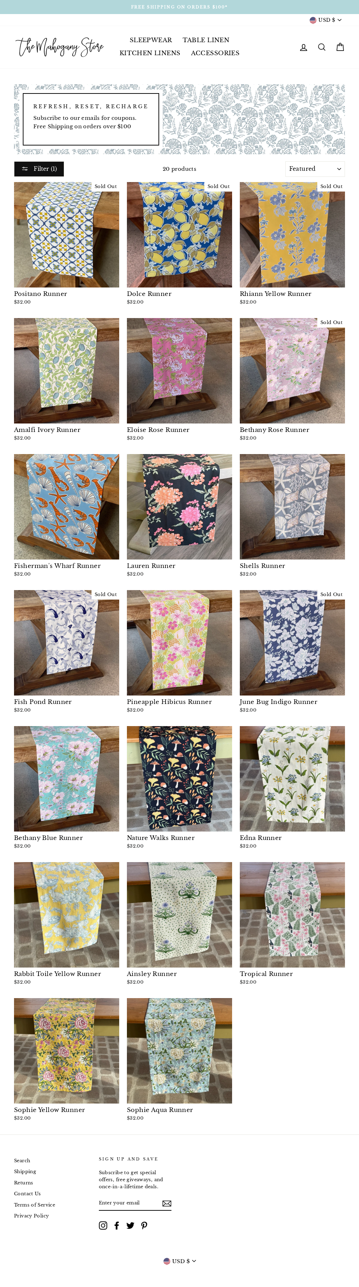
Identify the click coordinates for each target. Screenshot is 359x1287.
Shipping (25, 1171)
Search (22, 1160)
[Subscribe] (166, 1203)
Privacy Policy (31, 1215)
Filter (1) (44, 168)
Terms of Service (34, 1205)
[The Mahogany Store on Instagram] (103, 1225)
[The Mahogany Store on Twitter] (130, 1225)
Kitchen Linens (150, 53)
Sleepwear (151, 40)
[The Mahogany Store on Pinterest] (144, 1225)
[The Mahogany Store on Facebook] (117, 1225)
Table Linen (206, 40)
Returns (23, 1182)
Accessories (215, 53)
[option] (179, 7)
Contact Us (27, 1193)
